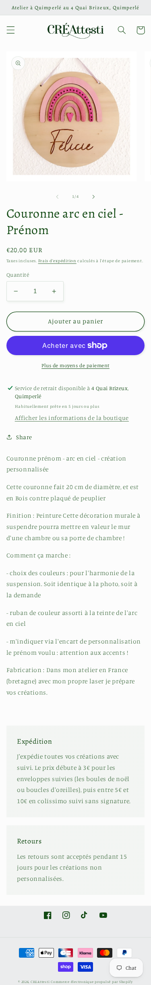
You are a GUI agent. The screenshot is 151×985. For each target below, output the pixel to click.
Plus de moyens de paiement (75, 365)
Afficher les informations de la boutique (72, 417)
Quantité (17, 274)
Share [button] (24, 437)
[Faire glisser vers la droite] (94, 197)
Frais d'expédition (57, 260)
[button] (10, 30)
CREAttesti (40, 981)
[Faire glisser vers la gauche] (57, 197)
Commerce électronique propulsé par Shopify (92, 981)
